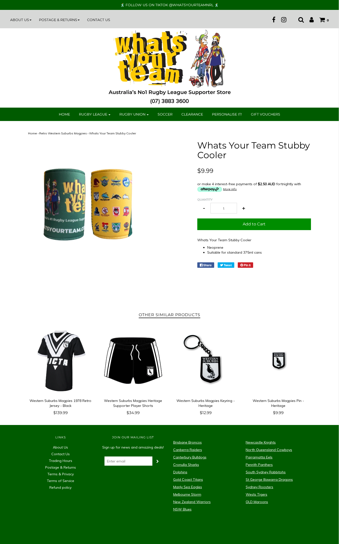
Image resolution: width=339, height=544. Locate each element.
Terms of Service (60, 481)
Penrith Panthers (259, 464)
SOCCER (165, 114)
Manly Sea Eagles (187, 487)
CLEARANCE (192, 114)
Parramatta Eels (259, 457)
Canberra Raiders (187, 450)
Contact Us (98, 20)
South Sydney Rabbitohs (266, 472)
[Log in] (309, 20)
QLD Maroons (257, 502)
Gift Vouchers (265, 114)
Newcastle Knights (261, 442)
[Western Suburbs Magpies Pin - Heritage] (278, 360)
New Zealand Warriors (192, 502)
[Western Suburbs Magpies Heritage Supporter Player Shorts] (133, 360)
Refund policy (60, 487)
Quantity (204, 199)
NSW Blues (182, 509)
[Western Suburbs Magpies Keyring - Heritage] (205, 360)
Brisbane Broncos (187, 442)
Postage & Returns (60, 467)
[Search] (298, 20)
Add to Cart (254, 224)
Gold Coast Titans (188, 479)
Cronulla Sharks (186, 464)
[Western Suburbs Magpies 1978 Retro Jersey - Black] (60, 360)
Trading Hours (60, 460)
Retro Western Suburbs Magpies (63, 133)
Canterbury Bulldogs (189, 457)
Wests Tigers (256, 494)
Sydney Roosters (259, 487)
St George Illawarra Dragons (269, 479)
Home (64, 114)
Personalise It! (227, 114)
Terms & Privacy (60, 474)
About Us (60, 447)
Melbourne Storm (187, 494)
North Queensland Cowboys (269, 450)
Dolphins (180, 472)
